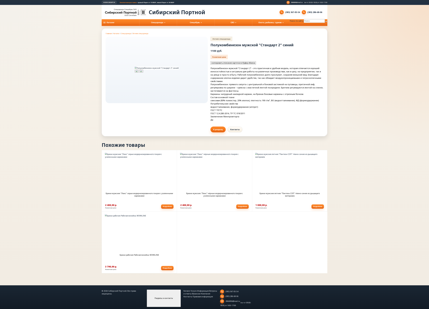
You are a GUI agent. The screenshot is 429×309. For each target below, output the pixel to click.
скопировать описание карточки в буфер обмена (233, 63)
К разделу (218, 129)
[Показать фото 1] (137, 71)
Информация (203, 291)
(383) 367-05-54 (292, 12)
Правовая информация (203, 296)
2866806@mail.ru (297, 2)
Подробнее (167, 206)
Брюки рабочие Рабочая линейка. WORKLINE (139, 255)
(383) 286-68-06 (314, 12)
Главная (109, 33)
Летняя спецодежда (140, 33)
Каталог (116, 33)
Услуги (194, 291)
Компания (205, 293)
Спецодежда (126, 33)
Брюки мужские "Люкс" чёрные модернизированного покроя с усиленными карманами (214, 194)
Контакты (235, 129)
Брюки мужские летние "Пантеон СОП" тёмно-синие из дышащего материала (290, 194)
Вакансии (196, 293)
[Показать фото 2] (141, 71)
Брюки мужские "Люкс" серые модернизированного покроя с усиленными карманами (139, 194)
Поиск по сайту (296, 21)
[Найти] (326, 21)
